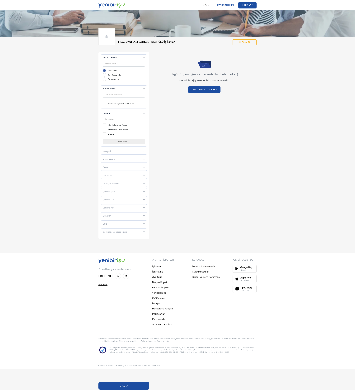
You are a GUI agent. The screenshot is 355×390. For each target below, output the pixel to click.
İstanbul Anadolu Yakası (118, 129)
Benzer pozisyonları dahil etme (121, 103)
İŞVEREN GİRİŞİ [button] (225, 5)
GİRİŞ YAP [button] (247, 5)
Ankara (111, 134)
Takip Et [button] (246, 42)
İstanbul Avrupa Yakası (117, 125)
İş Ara (205, 5)
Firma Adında (113, 79)
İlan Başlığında (114, 74)
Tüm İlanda (112, 70)
